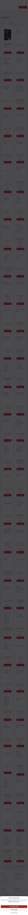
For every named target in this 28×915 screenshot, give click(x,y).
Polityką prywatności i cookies (14, 901)
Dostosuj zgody (14, 909)
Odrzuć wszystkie (14, 912)
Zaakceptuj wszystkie (14, 906)
